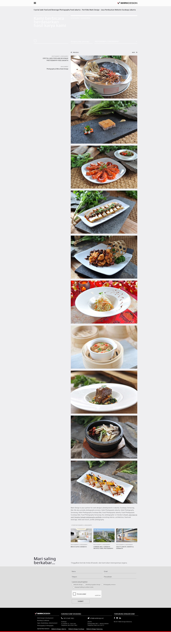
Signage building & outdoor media (84, 587)
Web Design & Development (45, 618)
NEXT (134, 52)
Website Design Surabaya (76, 629)
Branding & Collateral (43, 620)
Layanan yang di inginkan (79, 582)
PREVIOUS (75, 52)
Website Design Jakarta (58, 629)
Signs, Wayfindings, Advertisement (47, 623)
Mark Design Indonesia (125, 621)
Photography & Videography (45, 625)
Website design (78, 584)
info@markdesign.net (96, 618)
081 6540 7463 (69, 618)
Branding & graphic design (93, 584)
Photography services (110, 584)
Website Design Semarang (94, 629)
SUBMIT (81, 601)
